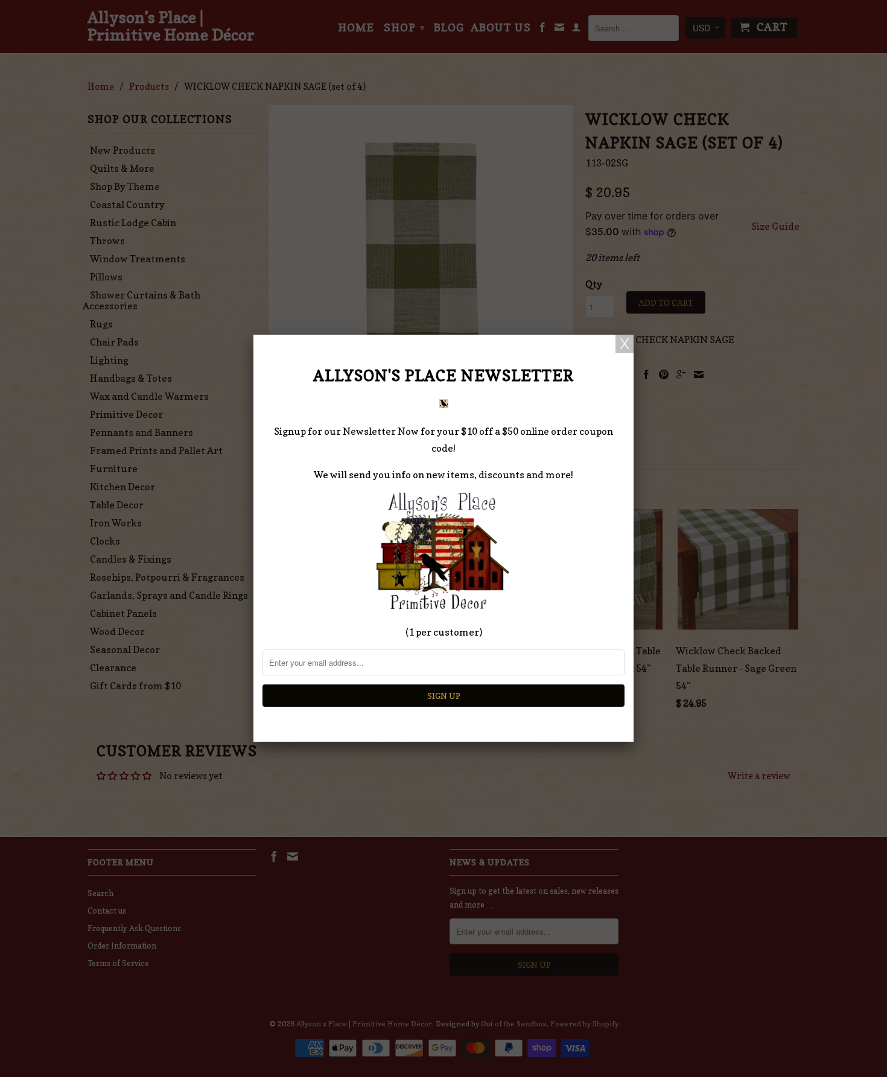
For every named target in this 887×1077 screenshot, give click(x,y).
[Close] (624, 344)
